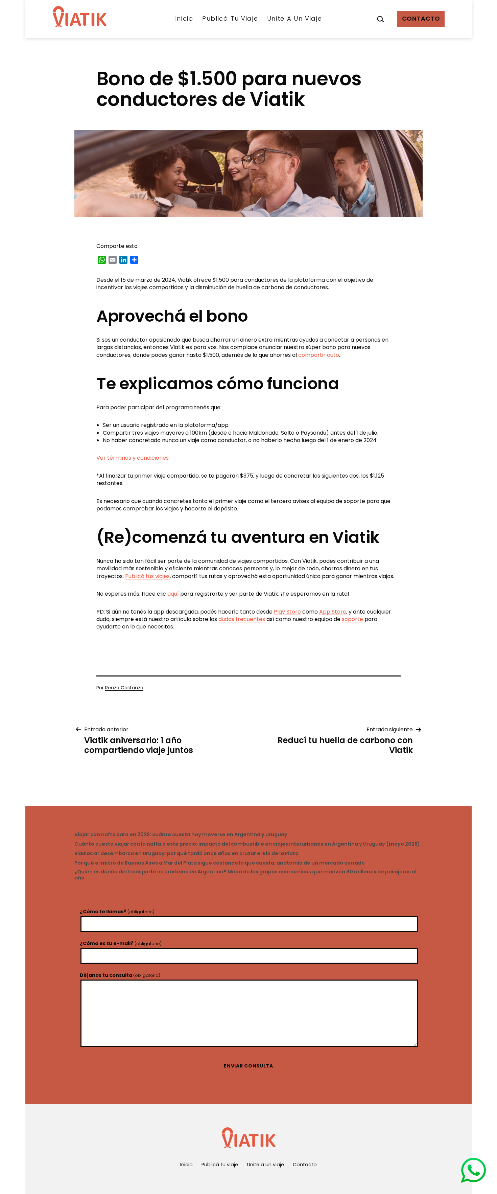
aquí (173, 594)
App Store (332, 612)
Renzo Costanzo (124, 687)
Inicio (184, 18)
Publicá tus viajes (147, 576)
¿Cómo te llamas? (117, 911)
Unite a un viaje (294, 18)
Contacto (421, 18)
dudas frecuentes (241, 619)
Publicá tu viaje (230, 18)
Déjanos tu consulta (120, 975)
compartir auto (318, 355)
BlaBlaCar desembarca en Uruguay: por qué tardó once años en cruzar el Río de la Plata (186, 853)
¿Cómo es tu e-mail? (121, 943)
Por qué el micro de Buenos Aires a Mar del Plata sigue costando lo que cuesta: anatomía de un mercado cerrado (219, 863)
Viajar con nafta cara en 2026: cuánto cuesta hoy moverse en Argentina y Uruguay (180, 834)
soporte (352, 619)
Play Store (287, 612)
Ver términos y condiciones (132, 458)
